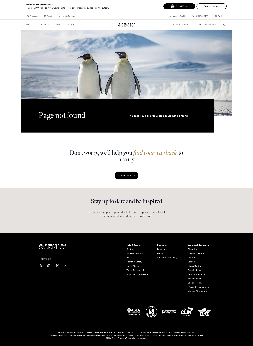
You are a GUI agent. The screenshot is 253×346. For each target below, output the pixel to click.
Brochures (34, 16)
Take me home (124, 175)
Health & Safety (134, 261)
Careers (191, 261)
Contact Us (131, 249)
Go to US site (182, 6)
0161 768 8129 (202, 16)
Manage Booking (180, 16)
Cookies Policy (195, 283)
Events (50, 16)
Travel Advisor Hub (135, 270)
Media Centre (194, 266)
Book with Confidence (137, 274)
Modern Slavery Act (197, 291)
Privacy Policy (194, 278)
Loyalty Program (68, 16)
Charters (192, 257)
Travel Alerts (132, 266)
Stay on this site (211, 6)
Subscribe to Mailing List (169, 257)
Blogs (160, 253)
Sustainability (194, 270)
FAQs (129, 257)
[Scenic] (126, 24)
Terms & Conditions (197, 274)
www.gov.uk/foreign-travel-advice (188, 335)
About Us (192, 249)
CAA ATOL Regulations (198, 287)
